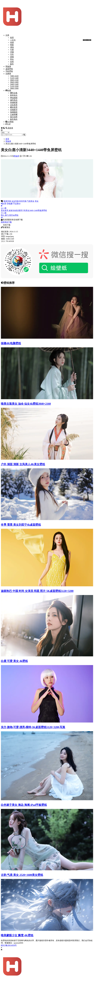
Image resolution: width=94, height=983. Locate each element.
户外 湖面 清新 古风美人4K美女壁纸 (23, 464)
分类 (7, 35)
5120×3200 (14, 86)
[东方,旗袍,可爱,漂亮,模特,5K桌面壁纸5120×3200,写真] (47, 722)
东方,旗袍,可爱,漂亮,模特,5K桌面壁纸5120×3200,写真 (33, 727)
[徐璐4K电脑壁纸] (47, 338)
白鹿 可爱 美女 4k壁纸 (14, 660)
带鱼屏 (8, 66)
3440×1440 (14, 84)
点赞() (17, 204)
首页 (7, 139)
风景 (12, 38)
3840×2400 (14, 82)
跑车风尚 (13, 119)
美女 (12, 59)
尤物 (12, 52)
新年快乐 (13, 95)
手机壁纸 (9, 71)
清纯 (12, 47)
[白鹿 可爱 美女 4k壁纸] (47, 656)
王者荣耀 (13, 114)
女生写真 (15, 201)
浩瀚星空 (13, 110)
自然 (12, 62)
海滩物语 (13, 112)
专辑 (9, 90)
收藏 (10, 204)
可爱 (12, 50)
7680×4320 (14, 76)
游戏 (12, 57)
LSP (9, 124)
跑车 (12, 64)
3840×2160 (14, 80)
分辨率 (8, 74)
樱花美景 (13, 107)
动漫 (12, 42)
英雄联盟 (13, 102)
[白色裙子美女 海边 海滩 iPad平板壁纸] (47, 800)
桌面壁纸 (9, 69)
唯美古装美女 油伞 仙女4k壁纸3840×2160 (26, 403)
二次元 (13, 40)
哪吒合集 (13, 93)
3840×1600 (14, 88)
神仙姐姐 (13, 98)
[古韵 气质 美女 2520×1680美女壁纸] (47, 870)
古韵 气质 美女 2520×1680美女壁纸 (22, 874)
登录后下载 (7, 222)
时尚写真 (23, 201)
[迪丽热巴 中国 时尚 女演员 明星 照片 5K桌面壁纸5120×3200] (47, 586)
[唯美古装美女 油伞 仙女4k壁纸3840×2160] (47, 399)
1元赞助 (10, 122)
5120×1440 (14, 78)
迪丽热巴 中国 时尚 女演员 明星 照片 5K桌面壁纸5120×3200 (37, 590)
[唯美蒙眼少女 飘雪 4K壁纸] (47, 930)
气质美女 (30, 201)
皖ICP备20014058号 (9, 945)
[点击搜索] (24, 135)
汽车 (12, 54)
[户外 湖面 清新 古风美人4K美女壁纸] (47, 459)
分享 (4, 204)
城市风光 (13, 100)
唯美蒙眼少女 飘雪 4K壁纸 (17, 935)
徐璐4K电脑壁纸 (11, 343)
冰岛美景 (13, 105)
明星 (12, 45)
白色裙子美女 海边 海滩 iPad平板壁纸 (24, 804)
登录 (11, 128)
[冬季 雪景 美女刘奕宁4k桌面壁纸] (47, 519)
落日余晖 (13, 117)
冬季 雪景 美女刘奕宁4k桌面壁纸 (21, 524)
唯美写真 (7, 201)
